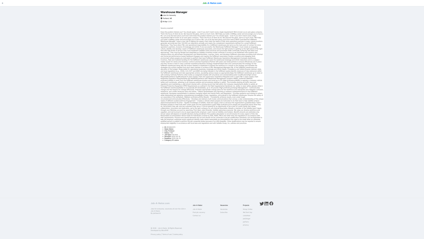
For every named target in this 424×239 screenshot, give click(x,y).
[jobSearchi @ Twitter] (262, 203)
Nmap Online (247, 209)
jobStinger (246, 219)
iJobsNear (246, 215)
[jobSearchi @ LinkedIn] (266, 203)
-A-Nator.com (212, 3)
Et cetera (175, 140)
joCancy (246, 225)
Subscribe (223, 212)
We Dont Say (247, 212)
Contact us (197, 215)
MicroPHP (164, 230)
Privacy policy (156, 234)
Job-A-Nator (197, 209)
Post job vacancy (199, 212)
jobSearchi (157, 213)
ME (171, 18)
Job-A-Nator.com (160, 203)
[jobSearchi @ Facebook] (271, 203)
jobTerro (246, 222)
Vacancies (223, 209)
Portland (166, 18)
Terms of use (167, 234)
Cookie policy (178, 234)
